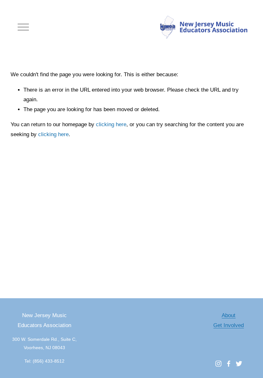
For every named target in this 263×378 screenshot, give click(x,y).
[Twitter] (239, 363)
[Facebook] (228, 363)
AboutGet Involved (228, 320)
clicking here (111, 124)
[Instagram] (218, 363)
